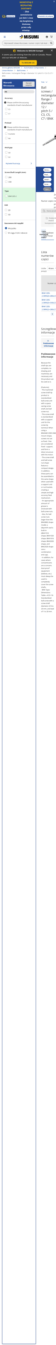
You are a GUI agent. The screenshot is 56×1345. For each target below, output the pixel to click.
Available (11, 134)
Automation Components (34, 68)
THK (42, 82)
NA (9, 138)
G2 (9, 157)
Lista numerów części (43, 234)
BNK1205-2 (12, 196)
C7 (9, 114)
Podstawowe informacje (48, 344)
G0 (9, 153)
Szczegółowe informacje (48, 234)
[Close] (52, 50)
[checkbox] (19, 109)
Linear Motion (7, 70)
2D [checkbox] (9, 210)
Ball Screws (21, 70)
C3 (9, 109)
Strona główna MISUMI (11, 68)
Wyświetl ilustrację (13, 163)
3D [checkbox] (9, 214)
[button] (45, 16)
